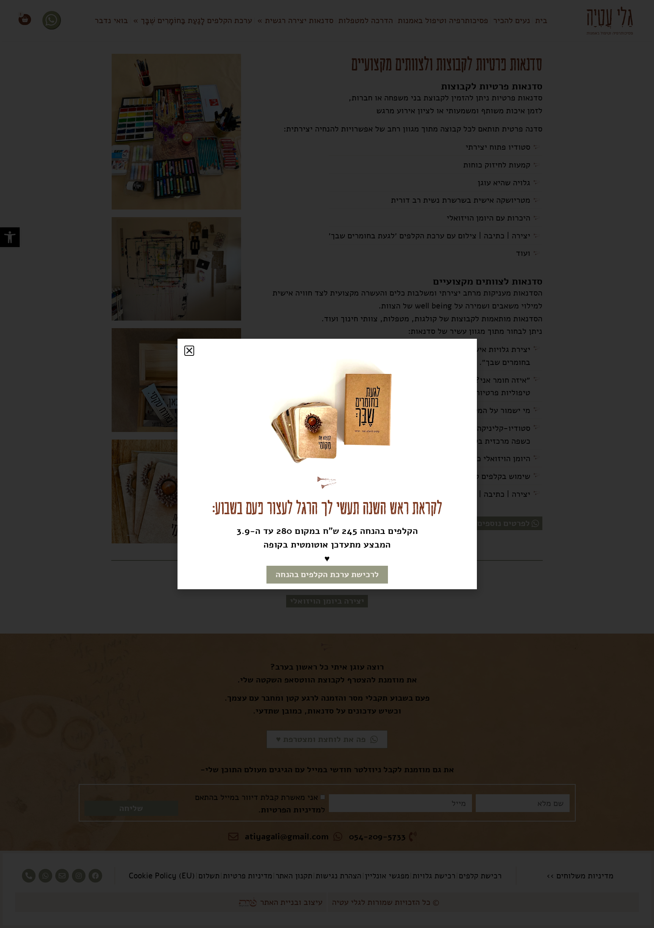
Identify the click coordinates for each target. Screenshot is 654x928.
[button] (189, 350)
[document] (327, 464)
